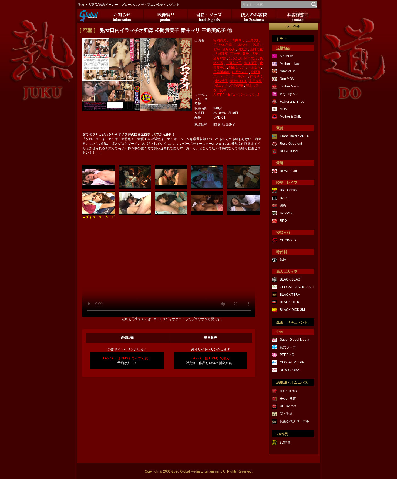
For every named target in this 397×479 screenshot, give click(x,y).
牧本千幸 (225, 45)
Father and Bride (292, 101)
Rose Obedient (291, 144)
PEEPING (287, 355)
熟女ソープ (288, 347)
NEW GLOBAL (290, 370)
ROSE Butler (289, 151)
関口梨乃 (250, 58)
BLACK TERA (290, 294)
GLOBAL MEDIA (292, 362)
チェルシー (239, 76)
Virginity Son (289, 94)
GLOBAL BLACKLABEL (297, 287)
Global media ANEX (294, 136)
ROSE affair (288, 171)
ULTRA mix (288, 406)
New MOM (287, 71)
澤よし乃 (252, 85)
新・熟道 (286, 414)
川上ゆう (253, 67)
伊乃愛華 (236, 85)
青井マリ (238, 40)
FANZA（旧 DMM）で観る (210, 358)
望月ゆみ (228, 49)
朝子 (246, 54)
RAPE (284, 198)
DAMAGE (287, 213)
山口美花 (256, 49)
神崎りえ (256, 76)
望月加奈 (219, 58)
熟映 (283, 260)
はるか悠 (235, 58)
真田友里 (255, 81)
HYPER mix (288, 391)
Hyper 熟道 (288, 398)
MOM (284, 109)
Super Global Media (294, 340)
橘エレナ (221, 85)
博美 (254, 54)
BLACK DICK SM (292, 310)
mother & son (289, 86)
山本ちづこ (242, 45)
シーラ (224, 76)
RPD (283, 220)
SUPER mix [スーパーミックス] (236, 95)
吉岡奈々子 (234, 63)
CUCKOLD (288, 240)
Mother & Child (291, 117)
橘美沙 (242, 49)
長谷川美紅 (221, 72)
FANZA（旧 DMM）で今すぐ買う (127, 358)
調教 (283, 205)
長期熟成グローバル (294, 421)
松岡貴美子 (221, 40)
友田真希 (219, 90)
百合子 (235, 54)
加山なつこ (237, 67)
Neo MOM (287, 79)
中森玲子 (221, 81)
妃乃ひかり (240, 72)
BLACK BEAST (291, 279)
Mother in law (290, 64)
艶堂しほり (238, 81)
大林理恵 (221, 54)
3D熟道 (285, 442)
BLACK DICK (289, 302)
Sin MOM (286, 56)
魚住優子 (250, 63)
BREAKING (288, 190)
